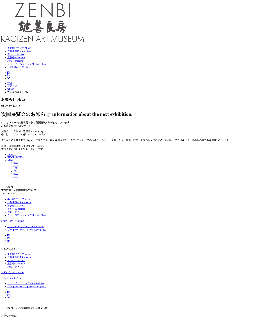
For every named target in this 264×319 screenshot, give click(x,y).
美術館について (19, 199)
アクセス (16, 205)
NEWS (10, 160)
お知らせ (15, 212)
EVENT (11, 154)
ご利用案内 (19, 202)
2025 (15, 165)
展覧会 (16, 208)
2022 (15, 173)
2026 (15, 162)
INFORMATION (15, 157)
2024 (15, 168)
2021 (15, 176)
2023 (15, 171)
